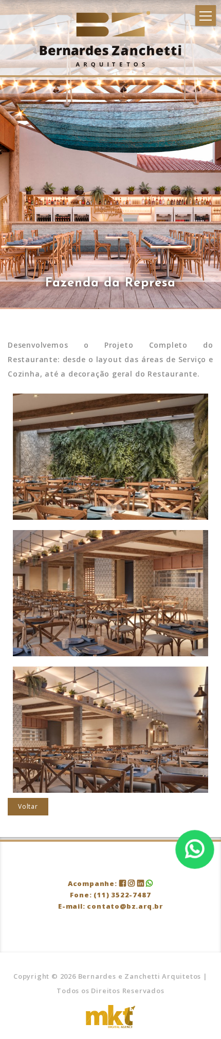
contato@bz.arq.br (125, 906)
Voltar (28, 806)
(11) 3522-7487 (122, 894)
